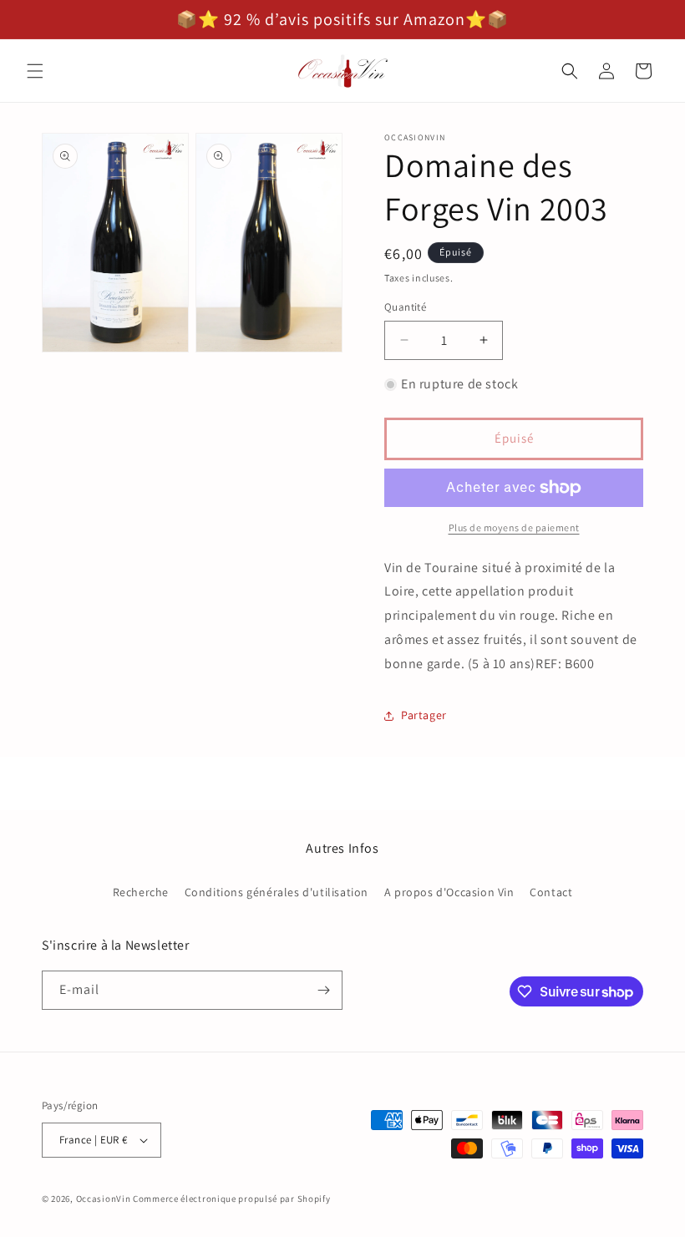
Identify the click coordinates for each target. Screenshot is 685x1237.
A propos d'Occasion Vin (449, 892)
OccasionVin (103, 1198)
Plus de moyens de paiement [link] (514, 527)
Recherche (141, 892)
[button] (35, 71)
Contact (551, 892)
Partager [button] (424, 714)
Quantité (405, 307)
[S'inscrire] (323, 990)
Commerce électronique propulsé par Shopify (231, 1198)
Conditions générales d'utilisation (276, 892)
